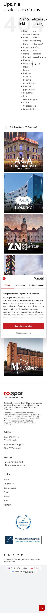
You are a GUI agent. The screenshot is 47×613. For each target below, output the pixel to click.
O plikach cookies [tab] (36, 285)
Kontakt (27, 57)
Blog (25, 44)
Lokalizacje (28, 63)
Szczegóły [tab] (20, 285)
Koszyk (26, 60)
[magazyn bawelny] (13, 392)
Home (26, 53)
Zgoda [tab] (7, 285)
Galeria (26, 50)
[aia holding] (23, 174)
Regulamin (28, 92)
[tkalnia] (23, 256)
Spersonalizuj (22, 333)
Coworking (28, 47)
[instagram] (9, 555)
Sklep (26, 102)
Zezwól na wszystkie (23, 326)
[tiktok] (13, 555)
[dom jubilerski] (23, 133)
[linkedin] (22, 555)
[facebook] (5, 555)
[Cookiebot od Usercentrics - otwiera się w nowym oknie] (33, 278)
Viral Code (10, 561)
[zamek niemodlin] (23, 215)
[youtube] (18, 555)
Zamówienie (29, 109)
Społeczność (29, 106)
